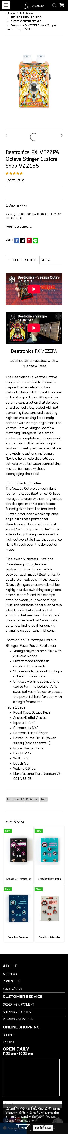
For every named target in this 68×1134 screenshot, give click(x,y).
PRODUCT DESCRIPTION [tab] (24, 260)
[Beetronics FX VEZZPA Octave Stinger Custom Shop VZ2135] (34, 82)
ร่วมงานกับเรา (12, 988)
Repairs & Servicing (18, 1019)
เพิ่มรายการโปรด (17, 205)
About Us (10, 974)
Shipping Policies (17, 1012)
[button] (53, 5)
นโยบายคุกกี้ (30, 1120)
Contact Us (11, 981)
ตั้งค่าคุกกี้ (23, 1127)
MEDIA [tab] (46, 260)
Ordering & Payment (18, 1004)
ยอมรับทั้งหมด (43, 1127)
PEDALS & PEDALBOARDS (32, 214)
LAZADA (8, 1042)
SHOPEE (8, 1035)
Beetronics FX (23, 226)
